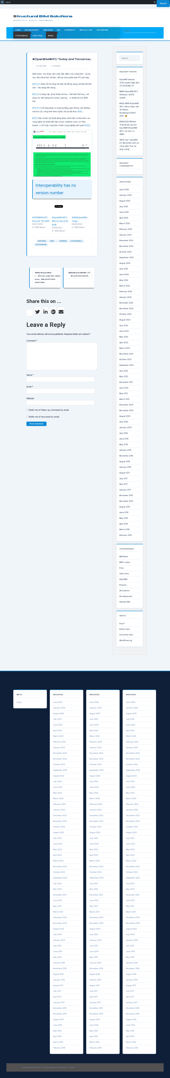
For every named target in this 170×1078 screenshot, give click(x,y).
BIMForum (48, 30)
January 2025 (125, 235)
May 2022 (124, 376)
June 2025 (124, 212)
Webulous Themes (67, 1067)
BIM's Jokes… (125, 562)
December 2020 (126, 405)
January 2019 (125, 450)
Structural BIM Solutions (43, 16)
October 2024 (125, 252)
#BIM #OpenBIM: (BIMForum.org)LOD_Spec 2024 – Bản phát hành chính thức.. (46, 278)
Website (30, 398)
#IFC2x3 (36, 84)
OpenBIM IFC (69, 30)
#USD (87, 125)
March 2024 (125, 286)
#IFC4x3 (36, 108)
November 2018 (126, 456)
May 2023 (124, 337)
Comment (31, 340)
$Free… (51, 36)
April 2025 (124, 218)
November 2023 (126, 308)
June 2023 (124, 331)
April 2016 (124, 524)
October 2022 (125, 359)
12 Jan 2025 (41, 66)
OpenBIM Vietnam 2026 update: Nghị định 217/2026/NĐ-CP (129, 82)
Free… (122, 568)
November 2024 (126, 246)
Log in (122, 623)
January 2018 (125, 467)
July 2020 (124, 422)
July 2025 (124, 206)
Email (29, 386)
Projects (123, 585)
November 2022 (126, 354)
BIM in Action (86, 30)
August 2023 (125, 320)
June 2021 (124, 388)
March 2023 (125, 348)
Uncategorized (126, 596)
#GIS (80, 111)
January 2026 (126, 195)
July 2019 (124, 433)
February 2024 (126, 291)
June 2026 (124, 189)
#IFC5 (35, 118)
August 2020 (125, 416)
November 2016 (126, 501)
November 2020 (126, 410)
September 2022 (127, 365)
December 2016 (126, 495)
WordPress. (37, 1067)
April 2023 (124, 342)
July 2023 (124, 325)
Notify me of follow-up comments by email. (49, 410)
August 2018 (125, 461)
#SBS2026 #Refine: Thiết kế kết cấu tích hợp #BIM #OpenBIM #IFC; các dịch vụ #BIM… (128, 128)
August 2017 (125, 473)
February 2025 (126, 229)
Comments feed (126, 635)
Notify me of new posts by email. (44, 417)
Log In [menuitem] (8, 2)
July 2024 (124, 269)
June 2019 (124, 439)
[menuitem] (2, 2)
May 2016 (124, 518)
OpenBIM (63, 241)
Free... (52, 241)
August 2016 (125, 507)
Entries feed (125, 629)
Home (18, 30)
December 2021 (126, 382)
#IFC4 (35, 94)
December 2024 (126, 240)
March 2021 (124, 399)
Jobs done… (38, 36)
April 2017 (124, 484)
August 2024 (125, 263)
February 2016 (126, 535)
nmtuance (57, 66)
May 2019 (124, 444)
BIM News (42, 241)
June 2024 (124, 274)
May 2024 (124, 280)
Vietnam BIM (102, 30)
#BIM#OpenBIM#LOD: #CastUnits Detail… (79, 274)
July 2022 (124, 371)
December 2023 (126, 303)
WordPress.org (126, 640)
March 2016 (125, 529)
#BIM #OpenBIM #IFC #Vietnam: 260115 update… (129, 94)
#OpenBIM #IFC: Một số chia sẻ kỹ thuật (60, 221)
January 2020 (126, 427)
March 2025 (125, 223)
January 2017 (125, 490)
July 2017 (124, 478)
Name (30, 375)
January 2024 (125, 297)
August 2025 (125, 201)
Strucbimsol (21, 36)
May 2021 (124, 393)
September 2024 (127, 257)
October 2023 (125, 314)
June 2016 (124, 512)
